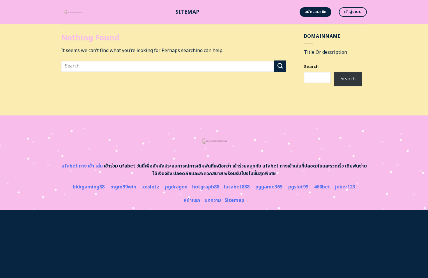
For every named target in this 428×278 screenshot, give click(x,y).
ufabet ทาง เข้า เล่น (82, 166)
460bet (322, 186)
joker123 (345, 186)
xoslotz (150, 186)
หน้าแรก (192, 200)
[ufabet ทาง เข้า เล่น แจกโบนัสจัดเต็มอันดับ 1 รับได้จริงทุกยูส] (114, 12)
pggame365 (268, 186)
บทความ (213, 200)
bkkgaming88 (89, 186)
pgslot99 (298, 186)
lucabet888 (237, 186)
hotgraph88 (205, 186)
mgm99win (123, 186)
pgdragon (176, 186)
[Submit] (280, 66)
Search (311, 67)
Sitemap (187, 12)
